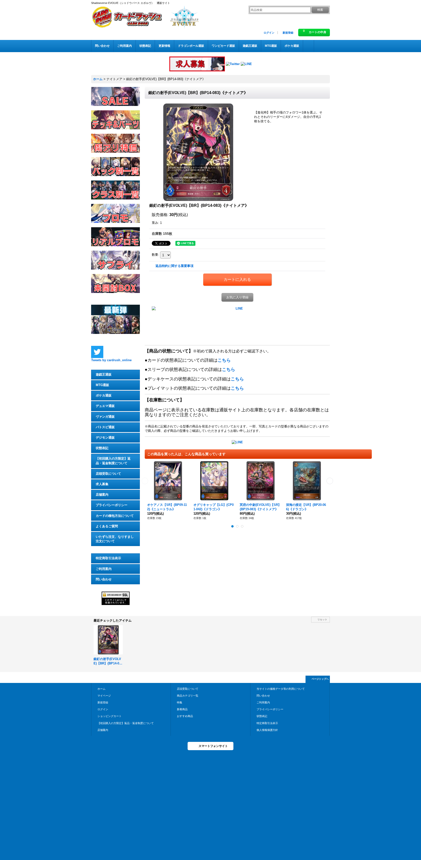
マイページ (104, 695)
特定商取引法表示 (108, 558)
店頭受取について (108, 473)
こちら (224, 360)
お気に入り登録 (237, 297)
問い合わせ (104, 579)
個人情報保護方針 (267, 729)
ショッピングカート (109, 716)
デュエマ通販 (105, 406)
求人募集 (102, 484)
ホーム (101, 688)
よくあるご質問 (107, 526)
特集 (179, 702)
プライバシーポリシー (111, 505)
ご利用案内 (104, 569)
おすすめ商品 (185, 716)
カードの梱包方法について (115, 516)
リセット (322, 619)
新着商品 (182, 709)
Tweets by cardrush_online (111, 360)
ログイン (269, 32)
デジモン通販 (105, 437)
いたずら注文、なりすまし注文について (115, 539)
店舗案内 (102, 494)
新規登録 (288, 32)
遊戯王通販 (104, 374)
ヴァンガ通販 (105, 416)
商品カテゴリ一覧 (187, 695)
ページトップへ (320, 679)
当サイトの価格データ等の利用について (281, 688)
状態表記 (102, 448)
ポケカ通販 (104, 395)
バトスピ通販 (105, 427)
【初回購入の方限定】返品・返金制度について (113, 461)
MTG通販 (102, 385)
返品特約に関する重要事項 (174, 266)
